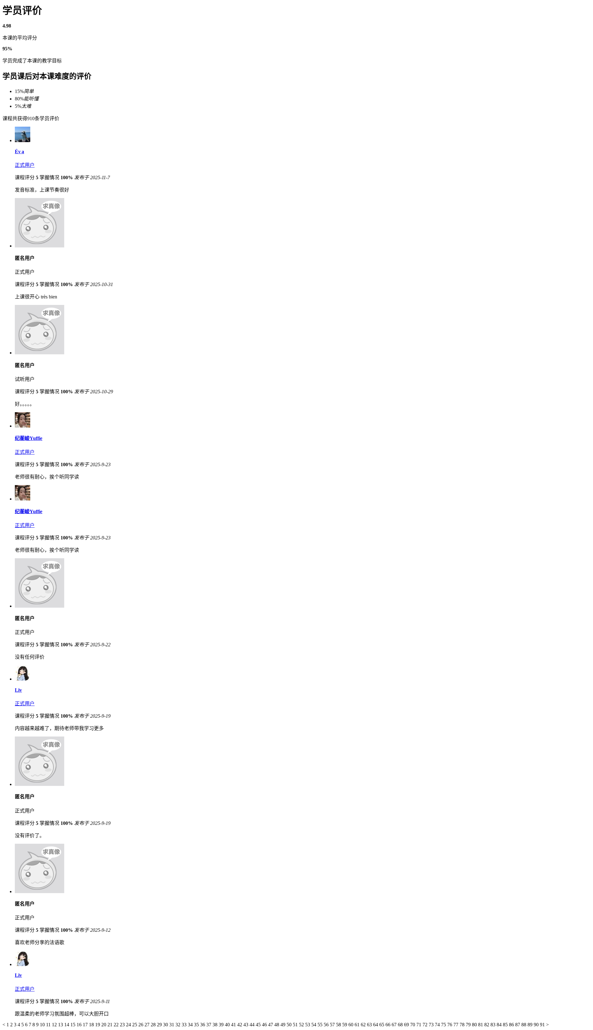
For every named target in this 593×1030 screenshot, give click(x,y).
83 (493, 1024)
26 (141, 1024)
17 (86, 1024)
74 (438, 1024)
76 (450, 1024)
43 (246, 1024)
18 (92, 1024)
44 (253, 1024)
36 (203, 1024)
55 (321, 1024)
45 (259, 1024)
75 (444, 1024)
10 (43, 1024)
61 (358, 1024)
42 (240, 1024)
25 (135, 1024)
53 (308, 1024)
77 (456, 1024)
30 (166, 1024)
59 (345, 1024)
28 (154, 1024)
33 (185, 1024)
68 (401, 1024)
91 (543, 1024)
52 (302, 1024)
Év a (19, 151)
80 (475, 1024)
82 (487, 1024)
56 (327, 1024)
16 (80, 1024)
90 (537, 1024)
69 (407, 1024)
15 (73, 1024)
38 (215, 1024)
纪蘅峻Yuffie (28, 438)
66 (388, 1024)
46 (265, 1024)
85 (506, 1024)
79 (469, 1024)
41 (234, 1024)
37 (209, 1024)
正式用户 (25, 165)
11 (49, 1024)
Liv (18, 690)
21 (110, 1024)
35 (197, 1024)
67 (395, 1024)
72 (426, 1024)
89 (531, 1024)
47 (271, 1024)
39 (222, 1024)
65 (382, 1024)
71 (419, 1024)
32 (178, 1024)
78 (463, 1024)
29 (160, 1024)
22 (117, 1024)
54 (314, 1024)
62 (364, 1024)
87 (518, 1024)
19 (98, 1024)
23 (123, 1024)
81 (481, 1024)
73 (432, 1024)
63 (370, 1024)
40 (228, 1024)
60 (351, 1024)
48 (277, 1024)
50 (290, 1024)
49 (283, 1024)
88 (524, 1024)
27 (148, 1024)
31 (172, 1024)
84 (500, 1024)
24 (129, 1024)
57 (333, 1024)
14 (67, 1024)
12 (55, 1024)
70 (413, 1024)
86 (512, 1024)
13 (61, 1024)
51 (296, 1024)
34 (191, 1024)
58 (339, 1024)
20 (104, 1024)
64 (376, 1024)
